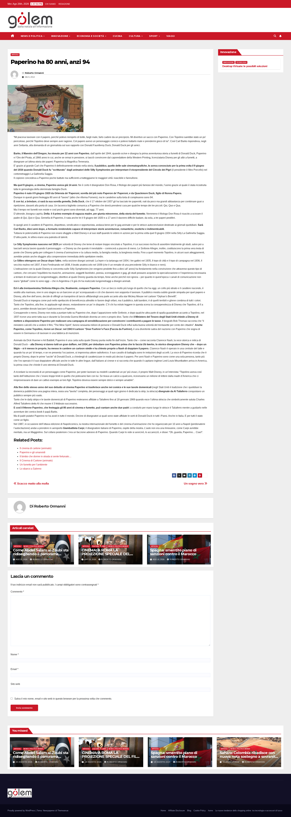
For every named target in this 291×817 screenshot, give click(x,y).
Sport (153, 36)
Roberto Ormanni (34, 73)
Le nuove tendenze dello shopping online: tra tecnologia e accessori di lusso (248, 810)
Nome (15, 654)
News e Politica (32, 36)
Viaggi (170, 36)
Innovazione (60, 36)
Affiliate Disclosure (176, 810)
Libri (104, 546)
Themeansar (62, 810)
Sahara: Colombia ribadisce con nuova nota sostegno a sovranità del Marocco (248, 756)
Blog (189, 810)
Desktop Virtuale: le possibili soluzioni (244, 66)
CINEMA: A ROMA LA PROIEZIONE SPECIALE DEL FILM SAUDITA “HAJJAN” (106, 554)
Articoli (15, 54)
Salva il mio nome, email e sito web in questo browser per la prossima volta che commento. (63, 698)
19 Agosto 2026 (93, 762)
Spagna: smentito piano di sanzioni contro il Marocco (173, 552)
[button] (275, 36)
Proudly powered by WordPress (22, 810)
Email (14, 669)
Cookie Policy (200, 810)
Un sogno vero (194, 483)
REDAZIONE (64, 4)
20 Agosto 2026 (24, 762)
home (210, 810)
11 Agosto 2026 (231, 762)
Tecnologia (241, 62)
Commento (17, 591)
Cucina (117, 36)
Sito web (15, 684)
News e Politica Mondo (33, 546)
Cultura (135, 36)
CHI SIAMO (50, 4)
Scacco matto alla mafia (33, 483)
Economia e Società (91, 36)
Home (163, 810)
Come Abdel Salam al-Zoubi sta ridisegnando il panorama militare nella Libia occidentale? (41, 554)
